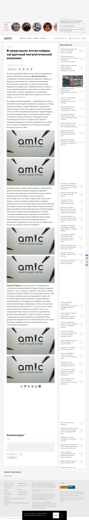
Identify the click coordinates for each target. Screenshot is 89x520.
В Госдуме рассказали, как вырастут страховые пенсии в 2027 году (69, 50)
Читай (29, 38)
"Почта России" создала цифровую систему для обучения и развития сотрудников (68, 372)
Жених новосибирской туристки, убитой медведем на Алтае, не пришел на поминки (69, 324)
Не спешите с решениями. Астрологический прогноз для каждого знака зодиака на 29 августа (69, 186)
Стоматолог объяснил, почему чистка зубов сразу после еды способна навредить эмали (69, 333)
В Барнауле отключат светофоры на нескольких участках (68, 439)
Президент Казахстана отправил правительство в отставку (69, 254)
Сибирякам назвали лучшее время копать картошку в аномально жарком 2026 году (69, 430)
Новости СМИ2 (8, 476)
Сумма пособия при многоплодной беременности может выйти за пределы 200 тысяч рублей (69, 305)
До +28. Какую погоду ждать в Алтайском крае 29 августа (69, 194)
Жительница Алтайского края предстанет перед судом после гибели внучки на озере (69, 116)
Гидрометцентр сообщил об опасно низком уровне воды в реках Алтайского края (69, 446)
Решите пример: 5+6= (13, 454)
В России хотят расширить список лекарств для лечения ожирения (69, 261)
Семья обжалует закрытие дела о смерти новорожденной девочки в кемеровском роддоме (69, 315)
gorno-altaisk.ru (19, 97)
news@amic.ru (42, 498)
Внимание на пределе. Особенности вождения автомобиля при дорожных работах (69, 142)
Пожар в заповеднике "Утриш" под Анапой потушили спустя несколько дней (69, 355)
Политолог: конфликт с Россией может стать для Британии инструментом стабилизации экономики (68, 210)
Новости (22, 38)
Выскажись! (12, 69)
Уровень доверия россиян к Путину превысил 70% (69, 461)
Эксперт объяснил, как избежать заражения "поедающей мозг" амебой (68, 108)
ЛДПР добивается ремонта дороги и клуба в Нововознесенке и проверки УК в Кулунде (69, 68)
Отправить (12, 457)
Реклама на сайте (22, 485)
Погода (6, 489)
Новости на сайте (8, 483)
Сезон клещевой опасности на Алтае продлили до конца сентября (69, 341)
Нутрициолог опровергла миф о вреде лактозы (68, 348)
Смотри (43, 38)
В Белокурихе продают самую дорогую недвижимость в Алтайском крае (69, 91)
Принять (56, 515)
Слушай (36, 38)
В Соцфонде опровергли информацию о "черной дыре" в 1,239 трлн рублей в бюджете (69, 228)
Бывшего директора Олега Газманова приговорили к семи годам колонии (68, 247)
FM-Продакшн (21, 483)
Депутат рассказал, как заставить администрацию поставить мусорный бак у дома (69, 219)
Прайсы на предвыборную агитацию (8, 494)
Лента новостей (66, 45)
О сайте (20, 489)
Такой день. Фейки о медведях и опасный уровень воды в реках (67, 201)
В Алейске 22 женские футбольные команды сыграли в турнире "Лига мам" (68, 133)
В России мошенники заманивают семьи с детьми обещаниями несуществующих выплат (69, 59)
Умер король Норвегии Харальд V (67, 423)
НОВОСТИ (10, 46)
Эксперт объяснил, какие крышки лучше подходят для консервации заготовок (69, 124)
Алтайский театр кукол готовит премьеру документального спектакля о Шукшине (69, 381)
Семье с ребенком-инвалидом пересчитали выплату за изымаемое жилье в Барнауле (68, 454)
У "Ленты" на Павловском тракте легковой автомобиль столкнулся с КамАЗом (68, 100)
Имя (8, 438)
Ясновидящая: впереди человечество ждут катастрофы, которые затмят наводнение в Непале (68, 238)
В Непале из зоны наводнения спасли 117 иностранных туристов (68, 363)
